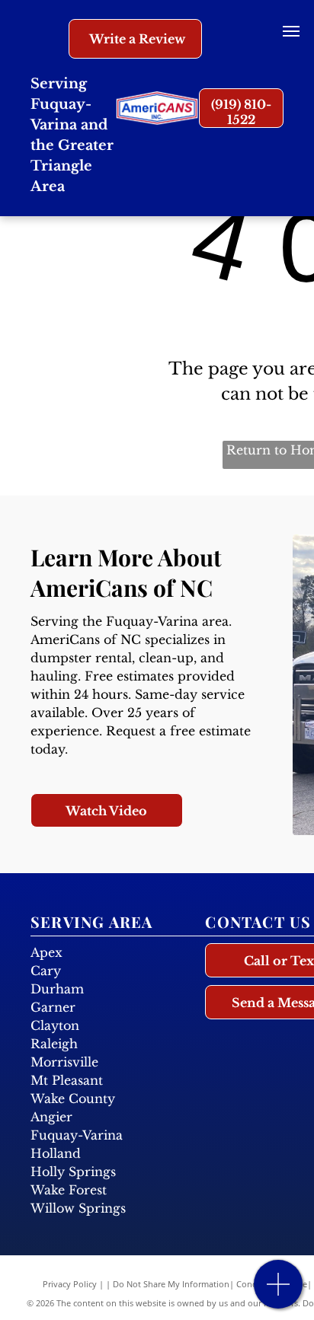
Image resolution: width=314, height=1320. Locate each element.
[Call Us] (278, 1292)
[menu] (291, 31)
